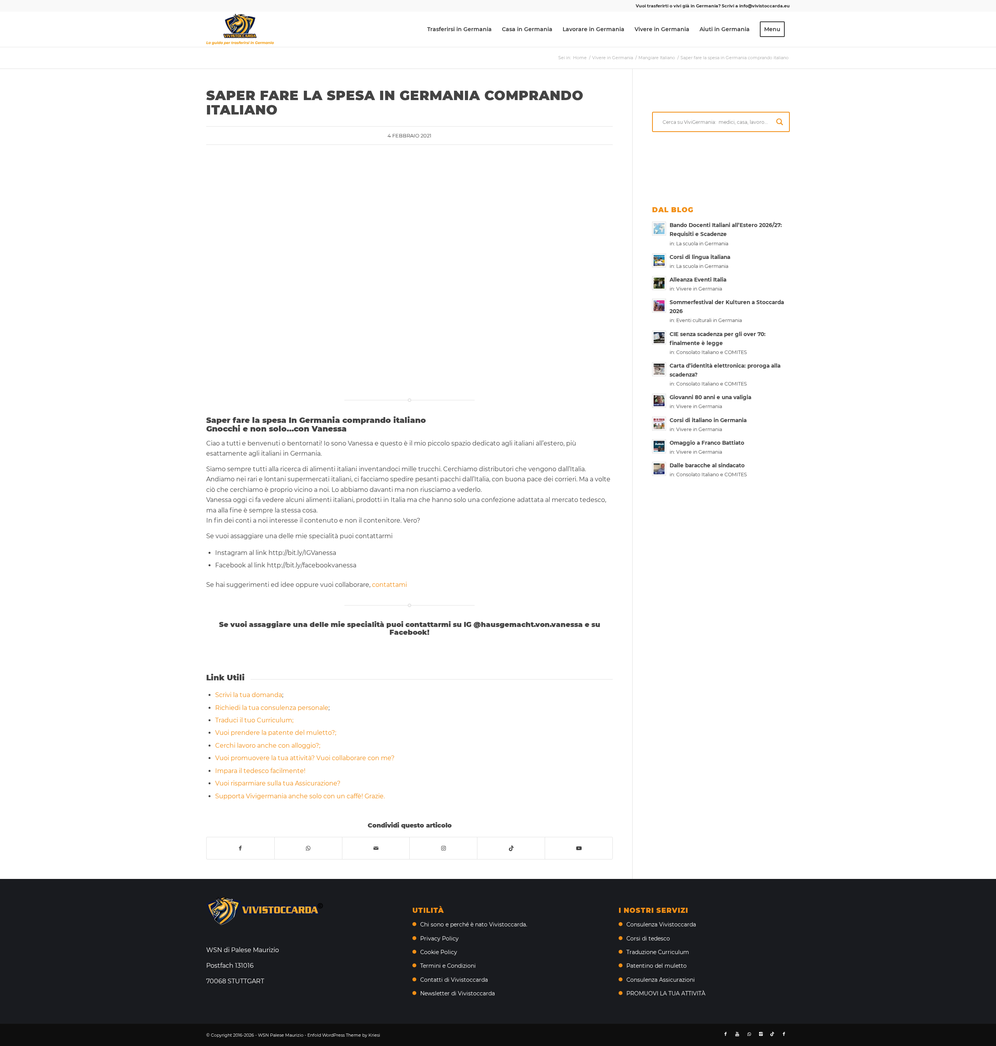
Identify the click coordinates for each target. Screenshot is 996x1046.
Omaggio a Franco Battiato (707, 443)
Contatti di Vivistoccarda (454, 979)
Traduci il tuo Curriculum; (254, 720)
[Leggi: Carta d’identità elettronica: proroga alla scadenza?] (659, 369)
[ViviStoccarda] (240, 29)
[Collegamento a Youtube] (578, 848)
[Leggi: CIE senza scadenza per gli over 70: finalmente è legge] (659, 338)
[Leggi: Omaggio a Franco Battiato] (659, 446)
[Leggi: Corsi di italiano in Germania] (659, 424)
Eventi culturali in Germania (709, 320)
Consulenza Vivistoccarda (661, 924)
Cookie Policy (438, 952)
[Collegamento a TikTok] (511, 848)
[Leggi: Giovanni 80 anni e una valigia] (659, 401)
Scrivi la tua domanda (248, 695)
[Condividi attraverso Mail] (376, 848)
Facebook (408, 632)
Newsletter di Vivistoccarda (457, 993)
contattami (390, 584)
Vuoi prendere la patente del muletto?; (275, 732)
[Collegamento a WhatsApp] (749, 1034)
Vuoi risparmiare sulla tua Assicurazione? (277, 783)
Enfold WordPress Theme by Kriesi (343, 1035)
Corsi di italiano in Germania (708, 420)
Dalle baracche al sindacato (707, 465)
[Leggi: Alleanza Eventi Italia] (659, 283)
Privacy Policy (439, 938)
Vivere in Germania (699, 289)
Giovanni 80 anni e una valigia (710, 397)
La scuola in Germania (702, 244)
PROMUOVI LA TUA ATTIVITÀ (665, 993)
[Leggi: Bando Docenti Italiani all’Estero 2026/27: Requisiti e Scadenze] (659, 229)
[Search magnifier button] (779, 121)
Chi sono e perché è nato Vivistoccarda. (473, 924)
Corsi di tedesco (648, 938)
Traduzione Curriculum (657, 952)
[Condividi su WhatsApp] (308, 848)
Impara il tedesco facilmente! (260, 771)
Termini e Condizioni (448, 965)
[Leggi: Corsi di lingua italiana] (659, 261)
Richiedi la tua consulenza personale (271, 707)
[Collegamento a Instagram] (443, 848)
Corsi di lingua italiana (700, 257)
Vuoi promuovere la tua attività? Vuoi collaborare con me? (305, 758)
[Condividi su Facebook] (240, 848)
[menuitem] (459, 29)
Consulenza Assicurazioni (660, 979)
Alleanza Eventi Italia (698, 279)
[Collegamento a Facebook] (725, 1034)
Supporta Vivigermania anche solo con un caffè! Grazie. (300, 796)
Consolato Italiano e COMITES (711, 352)
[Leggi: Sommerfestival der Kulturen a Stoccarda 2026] (659, 306)
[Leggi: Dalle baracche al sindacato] (659, 469)
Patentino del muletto (656, 965)
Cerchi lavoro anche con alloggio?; (267, 745)
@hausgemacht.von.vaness (525, 624)
